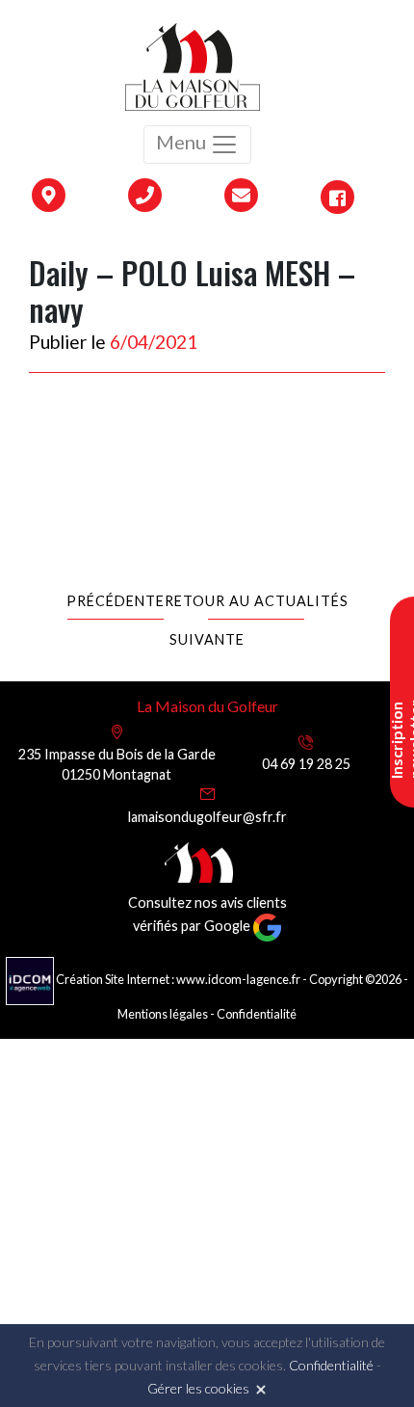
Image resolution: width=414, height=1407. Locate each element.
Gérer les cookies (198, 1388)
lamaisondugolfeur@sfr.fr (207, 817)
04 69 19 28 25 (306, 764)
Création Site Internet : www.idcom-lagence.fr (178, 979)
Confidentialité (257, 1014)
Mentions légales (162, 1014)
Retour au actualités (257, 601)
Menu (183, 141)
